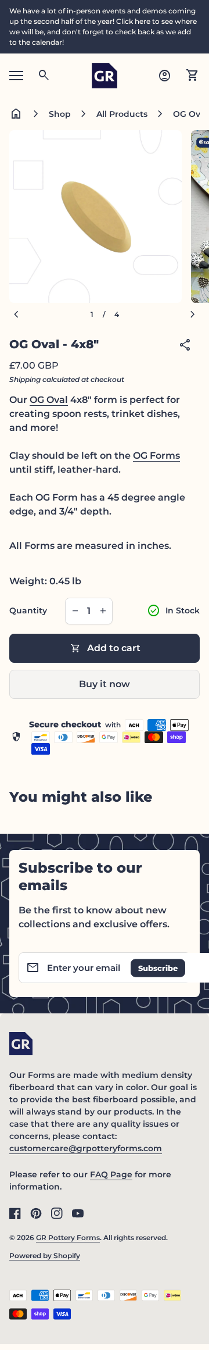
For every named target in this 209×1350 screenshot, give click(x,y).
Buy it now (104, 684)
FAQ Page (111, 1174)
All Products (121, 114)
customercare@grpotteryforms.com (85, 1148)
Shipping (25, 379)
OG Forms (156, 455)
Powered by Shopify (44, 1255)
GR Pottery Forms (68, 1237)
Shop (60, 114)
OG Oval (49, 399)
